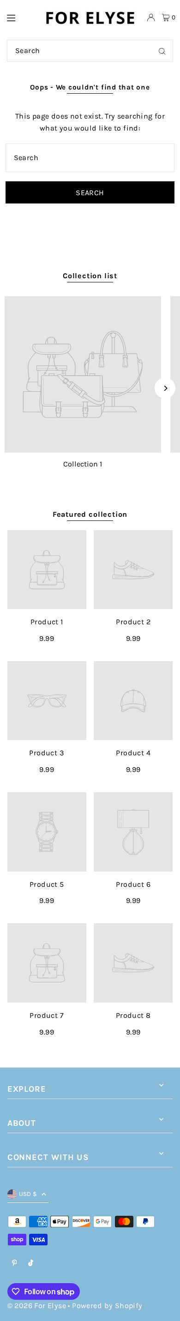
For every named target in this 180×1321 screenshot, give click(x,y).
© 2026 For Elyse (36, 1305)
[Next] (165, 388)
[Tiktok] (30, 1263)
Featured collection (90, 514)
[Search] (162, 51)
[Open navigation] (20, 17)
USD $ (28, 1193)
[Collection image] (83, 374)
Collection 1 (82, 464)
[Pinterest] (14, 1263)
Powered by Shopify (107, 1305)
